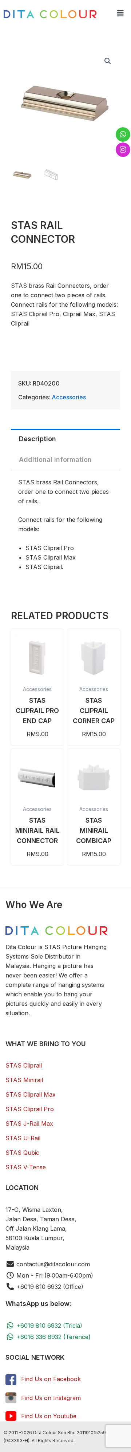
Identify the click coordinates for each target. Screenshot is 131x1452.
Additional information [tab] (55, 459)
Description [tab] (37, 439)
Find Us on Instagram (51, 1397)
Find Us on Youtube (48, 1416)
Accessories (69, 397)
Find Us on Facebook (51, 1379)
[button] (120, 13)
